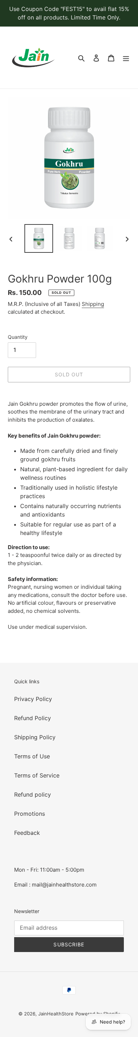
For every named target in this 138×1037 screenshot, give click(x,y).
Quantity (18, 337)
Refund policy (32, 794)
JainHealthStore (56, 1013)
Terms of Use (32, 756)
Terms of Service (36, 775)
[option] (39, 238)
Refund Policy (32, 718)
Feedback (27, 832)
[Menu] (126, 57)
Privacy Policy (33, 698)
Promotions (29, 813)
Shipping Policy (35, 737)
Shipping (93, 304)
